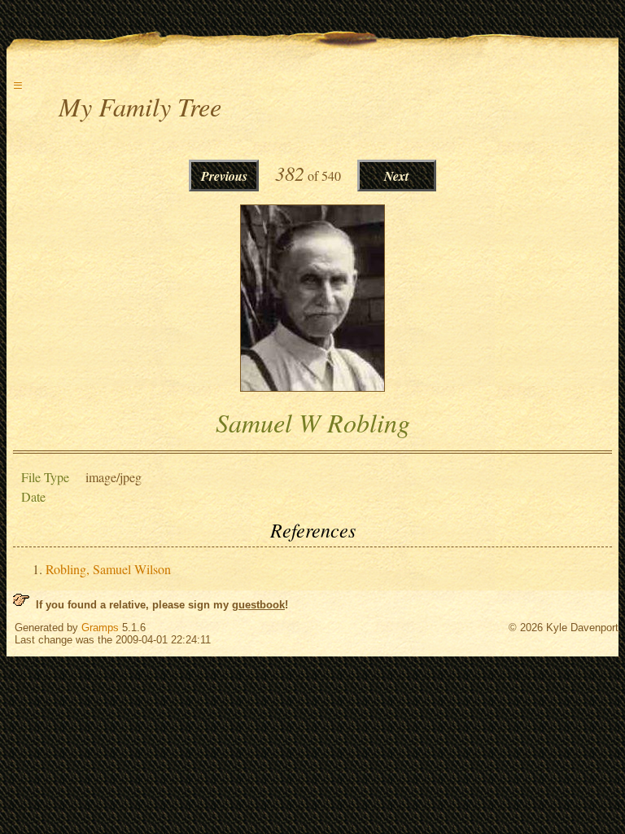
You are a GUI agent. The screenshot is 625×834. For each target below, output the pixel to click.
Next (396, 176)
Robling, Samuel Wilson (108, 568)
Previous (224, 176)
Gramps (100, 627)
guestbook (258, 605)
